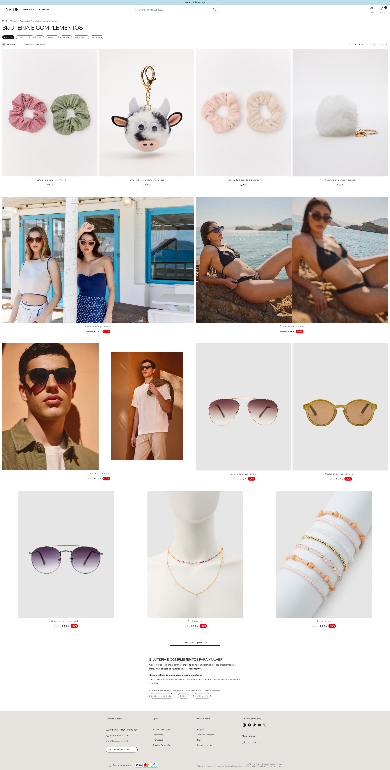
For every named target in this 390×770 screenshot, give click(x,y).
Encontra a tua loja (123, 750)
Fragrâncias (202, 696)
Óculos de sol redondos (98, 473)
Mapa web (278, 766)
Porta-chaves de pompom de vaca (146, 180)
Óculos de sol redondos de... (66, 621)
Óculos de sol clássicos (292, 326)
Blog (199, 740)
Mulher (29, 9)
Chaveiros (52, 37)
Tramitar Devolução (161, 745)
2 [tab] (7, 52)
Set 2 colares (195, 621)
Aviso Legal (267, 766)
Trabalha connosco (205, 734)
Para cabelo (81, 37)
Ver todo (8, 37)
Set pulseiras (324, 621)
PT (255, 742)
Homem (44, 9)
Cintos (183, 696)
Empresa (201, 729)
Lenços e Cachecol (161, 696)
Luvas (39, 37)
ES (249, 742)
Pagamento (158, 734)
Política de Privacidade (206, 766)
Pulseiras (97, 37)
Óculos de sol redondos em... (340, 474)
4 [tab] (10, 52)
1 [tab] (5, 52)
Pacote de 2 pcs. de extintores (50, 180)
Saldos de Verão (204, 745)
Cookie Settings (239, 766)
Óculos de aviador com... (243, 474)
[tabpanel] (50, 112)
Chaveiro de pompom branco (340, 180)
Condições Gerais (254, 766)
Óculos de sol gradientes (98, 326)
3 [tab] (8, 52)
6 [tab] (206, 346)
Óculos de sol (25, 37)
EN (261, 742)
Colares (66, 37)
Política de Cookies (224, 766)
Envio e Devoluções (161, 729)
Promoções (158, 740)
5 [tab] (205, 346)
